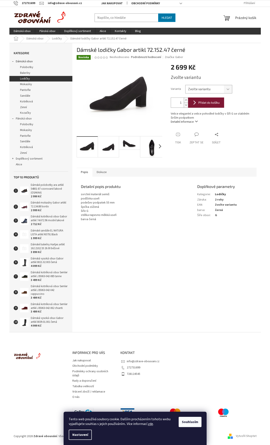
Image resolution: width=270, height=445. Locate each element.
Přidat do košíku (209, 102)
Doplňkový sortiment (29, 159)
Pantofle (25, 90)
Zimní (23, 107)
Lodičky (25, 79)
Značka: (174, 57)
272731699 (133, 367)
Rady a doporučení (84, 381)
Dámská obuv (24, 61)
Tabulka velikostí (83, 386)
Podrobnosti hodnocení (146, 57)
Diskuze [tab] (102, 172)
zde (150, 424)
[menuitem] (22, 31)
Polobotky (26, 67)
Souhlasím (190, 422)
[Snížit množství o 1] (186, 105)
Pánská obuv (24, 118)
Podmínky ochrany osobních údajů (90, 373)
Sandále (25, 96)
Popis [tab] (84, 172)
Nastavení (80, 434)
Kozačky (25, 113)
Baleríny (25, 73)
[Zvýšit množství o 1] (186, 100)
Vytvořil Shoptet (246, 436)
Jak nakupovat (112, 3)
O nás (76, 397)
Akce (19, 164)
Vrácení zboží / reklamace (88, 392)
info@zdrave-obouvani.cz (143, 361)
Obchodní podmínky (145, 3)
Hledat (167, 17)
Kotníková (26, 101)
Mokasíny (26, 84)
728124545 (133, 374)
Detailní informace (182, 122)
